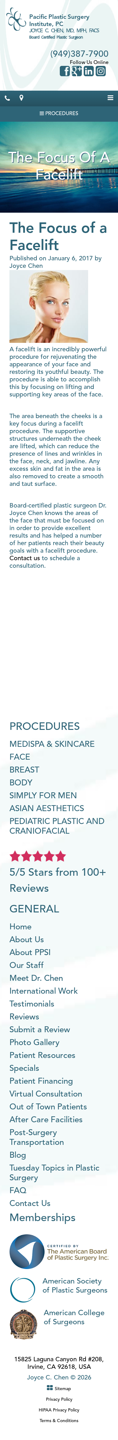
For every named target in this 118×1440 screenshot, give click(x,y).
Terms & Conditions (59, 1421)
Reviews (24, 1017)
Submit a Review (39, 1030)
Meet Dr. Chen (36, 979)
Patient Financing (41, 1081)
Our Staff (26, 966)
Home (20, 927)
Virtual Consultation (45, 1094)
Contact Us (30, 1204)
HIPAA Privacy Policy (59, 1410)
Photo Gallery (34, 1043)
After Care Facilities (46, 1120)
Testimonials (31, 1004)
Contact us (24, 558)
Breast (24, 770)
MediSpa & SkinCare (52, 745)
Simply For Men (43, 796)
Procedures (61, 113)
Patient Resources (42, 1056)
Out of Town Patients (48, 1107)
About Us (26, 940)
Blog (17, 1155)
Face (19, 757)
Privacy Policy (59, 1399)
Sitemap (63, 1389)
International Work (43, 991)
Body (20, 783)
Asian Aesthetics (46, 809)
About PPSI (30, 953)
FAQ (17, 1191)
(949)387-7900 (79, 54)
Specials (24, 1069)
